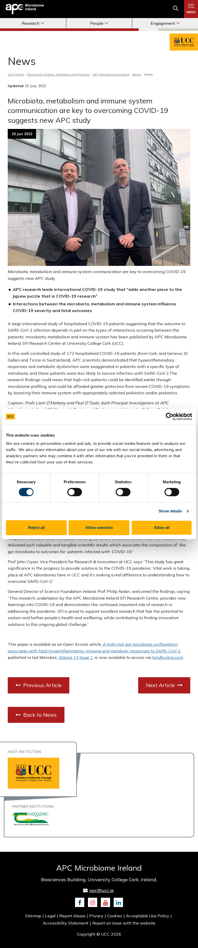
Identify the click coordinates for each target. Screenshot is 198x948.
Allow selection (99, 527)
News (136, 74)
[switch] (74, 492)
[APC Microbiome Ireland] (24, 8)
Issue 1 (86, 657)
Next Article (161, 685)
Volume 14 (68, 657)
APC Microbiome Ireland (111, 74)
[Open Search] (175, 9)
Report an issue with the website (123, 923)
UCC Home (16, 74)
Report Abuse (72, 915)
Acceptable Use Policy (147, 915)
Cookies (114, 915)
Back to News (39, 715)
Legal (50, 915)
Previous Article (42, 685)
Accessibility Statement (65, 923)
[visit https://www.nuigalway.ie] (30, 818)
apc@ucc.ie (101, 890)
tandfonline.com (167, 657)
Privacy (96, 915)
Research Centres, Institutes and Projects (58, 74)
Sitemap (33, 915)
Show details (170, 511)
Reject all (36, 527)
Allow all (161, 527)
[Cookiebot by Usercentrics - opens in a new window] (169, 416)
